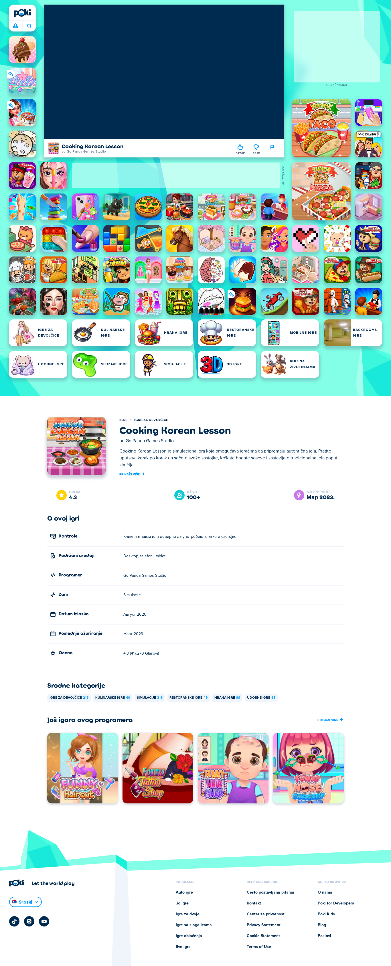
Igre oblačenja (189, 936)
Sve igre (183, 947)
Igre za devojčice (151, 420)
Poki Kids (326, 914)
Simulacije (150, 698)
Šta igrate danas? (29, 26)
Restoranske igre (188, 698)
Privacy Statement (264, 925)
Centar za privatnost (266, 914)
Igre (123, 420)
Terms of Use (259, 947)
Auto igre (184, 892)
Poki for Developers (336, 903)
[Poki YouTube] (44, 921)
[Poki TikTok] (14, 921)
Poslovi (324, 936)
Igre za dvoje (188, 914)
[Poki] (22, 13)
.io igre (182, 903)
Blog (322, 925)
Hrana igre (227, 698)
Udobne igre (261, 698)
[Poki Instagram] (29, 921)
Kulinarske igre (112, 698)
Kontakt (254, 903)
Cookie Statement (263, 936)
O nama (325, 892)
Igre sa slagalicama (194, 925)
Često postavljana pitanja (270, 892)
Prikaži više (129, 474)
